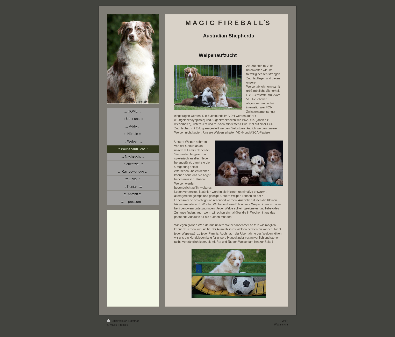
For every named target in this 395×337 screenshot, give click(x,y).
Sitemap (134, 320)
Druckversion (119, 320)
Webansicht (281, 324)
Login (285, 320)
